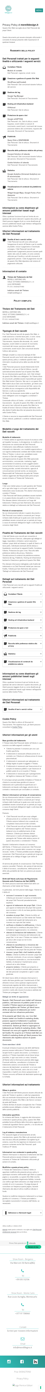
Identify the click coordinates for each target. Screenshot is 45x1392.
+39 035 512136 (22, 1279)
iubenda (4, 1229)
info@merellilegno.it (22, 1347)
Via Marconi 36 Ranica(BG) (22, 1262)
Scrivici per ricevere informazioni (22, 1330)
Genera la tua (33, 1247)
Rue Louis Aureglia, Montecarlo (22, 1296)
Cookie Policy (17, 727)
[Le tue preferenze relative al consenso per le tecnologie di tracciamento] (40, 1387)
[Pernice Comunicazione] (22, 1385)
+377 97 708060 (22, 1313)
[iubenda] (31, 1243)
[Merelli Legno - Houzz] (35, 1362)
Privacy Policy (22, 1378)
